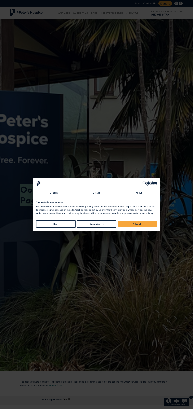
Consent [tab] (54, 192)
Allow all (137, 224)
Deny (55, 224)
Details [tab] (96, 192)
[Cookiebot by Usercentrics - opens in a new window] (144, 183)
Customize (95, 224)
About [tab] (139, 192)
